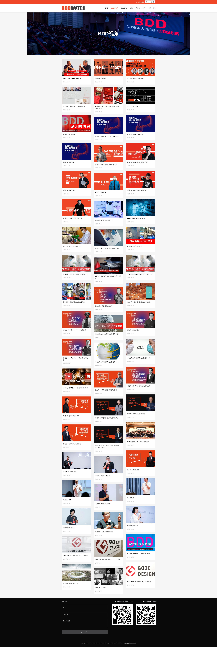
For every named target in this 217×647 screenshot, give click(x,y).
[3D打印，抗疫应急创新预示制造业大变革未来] (108, 265)
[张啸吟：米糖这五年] (140, 319)
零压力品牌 (130, 498)
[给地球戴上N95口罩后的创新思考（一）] (108, 351)
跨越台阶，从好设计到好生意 (104, 532)
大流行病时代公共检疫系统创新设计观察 (107, 248)
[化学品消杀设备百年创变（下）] (108, 209)
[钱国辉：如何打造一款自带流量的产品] (108, 407)
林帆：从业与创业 (68, 162)
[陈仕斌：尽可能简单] (140, 458)
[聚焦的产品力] (76, 488)
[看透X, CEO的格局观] (76, 460)
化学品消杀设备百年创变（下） (104, 220)
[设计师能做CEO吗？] (76, 516)
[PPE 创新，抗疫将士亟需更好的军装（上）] (140, 263)
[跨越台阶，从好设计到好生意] (108, 520)
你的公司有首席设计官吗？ (71, 583)
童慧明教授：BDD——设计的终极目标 (138, 553)
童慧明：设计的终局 (69, 134)
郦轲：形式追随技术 (69, 190)
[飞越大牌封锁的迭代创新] (108, 492)
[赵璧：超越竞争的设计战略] (76, 404)
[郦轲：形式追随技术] (76, 179)
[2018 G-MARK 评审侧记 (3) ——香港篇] (76, 544)
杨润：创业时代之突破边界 (135, 134)
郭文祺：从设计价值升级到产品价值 (106, 390)
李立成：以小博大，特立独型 (136, 414)
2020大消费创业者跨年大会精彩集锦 (138, 442)
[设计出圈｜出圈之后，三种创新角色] (76, 95)
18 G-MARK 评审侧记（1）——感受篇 (139, 581)
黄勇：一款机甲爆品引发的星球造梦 (106, 164)
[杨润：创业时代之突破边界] (140, 123)
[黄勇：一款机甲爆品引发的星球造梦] (108, 153)
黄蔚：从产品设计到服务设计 (104, 306)
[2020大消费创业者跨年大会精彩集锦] (140, 430)
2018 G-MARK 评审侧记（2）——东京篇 (108, 559)
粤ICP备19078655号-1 (113, 643)
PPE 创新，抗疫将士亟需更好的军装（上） (140, 274)
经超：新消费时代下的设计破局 (136, 190)
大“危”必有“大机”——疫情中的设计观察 (75, 388)
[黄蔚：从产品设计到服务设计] (108, 295)
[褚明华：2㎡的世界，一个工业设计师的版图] (76, 347)
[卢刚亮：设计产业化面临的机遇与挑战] (140, 375)
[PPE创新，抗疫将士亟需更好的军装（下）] (76, 263)
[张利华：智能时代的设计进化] (76, 432)
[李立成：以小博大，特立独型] (140, 402)
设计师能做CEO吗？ (69, 528)
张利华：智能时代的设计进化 (72, 444)
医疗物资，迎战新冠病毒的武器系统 (74, 302)
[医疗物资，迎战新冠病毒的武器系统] (76, 291)
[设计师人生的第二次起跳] (108, 464)
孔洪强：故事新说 (100, 192)
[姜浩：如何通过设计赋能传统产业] (140, 151)
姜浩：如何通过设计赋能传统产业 (137, 162)
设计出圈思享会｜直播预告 (135, 78)
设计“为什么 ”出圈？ (133, 106)
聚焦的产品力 (67, 500)
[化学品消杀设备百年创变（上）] (76, 235)
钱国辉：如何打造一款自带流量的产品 (106, 418)
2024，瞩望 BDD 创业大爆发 (72, 78)
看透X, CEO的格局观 (69, 472)
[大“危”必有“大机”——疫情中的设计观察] (76, 376)
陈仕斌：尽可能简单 (133, 470)
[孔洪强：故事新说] (108, 181)
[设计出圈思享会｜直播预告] (140, 67)
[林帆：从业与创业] (76, 151)
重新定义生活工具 (132, 526)
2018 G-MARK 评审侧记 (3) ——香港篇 (75, 556)
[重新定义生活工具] (140, 514)
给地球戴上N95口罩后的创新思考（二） (139, 358)
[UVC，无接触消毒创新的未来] (140, 207)
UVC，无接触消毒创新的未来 (136, 218)
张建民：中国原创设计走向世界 (72, 218)
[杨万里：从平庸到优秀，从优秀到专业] (108, 125)
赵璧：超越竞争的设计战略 (71, 416)
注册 (152, 2)
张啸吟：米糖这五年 (133, 330)
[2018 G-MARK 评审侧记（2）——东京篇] (108, 548)
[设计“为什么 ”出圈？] (140, 95)
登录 (147, 2)
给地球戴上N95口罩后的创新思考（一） (107, 362)
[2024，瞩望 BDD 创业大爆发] (76, 67)
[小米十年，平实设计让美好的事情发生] (140, 291)
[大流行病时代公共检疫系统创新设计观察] (108, 237)
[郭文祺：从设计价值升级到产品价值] (108, 379)
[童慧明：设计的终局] (76, 123)
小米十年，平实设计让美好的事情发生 (138, 302)
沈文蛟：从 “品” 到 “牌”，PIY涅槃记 (74, 330)
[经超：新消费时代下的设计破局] (140, 179)
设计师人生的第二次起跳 (102, 476)
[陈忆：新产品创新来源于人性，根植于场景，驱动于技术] (108, 434)
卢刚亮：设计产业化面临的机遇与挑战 (138, 386)
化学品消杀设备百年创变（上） (72, 246)
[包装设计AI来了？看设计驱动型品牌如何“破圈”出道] (108, 95)
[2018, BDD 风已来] (108, 576)
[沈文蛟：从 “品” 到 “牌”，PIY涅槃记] (76, 319)
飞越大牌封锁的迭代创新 (102, 504)
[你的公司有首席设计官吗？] (76, 572)
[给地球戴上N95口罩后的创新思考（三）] (108, 323)
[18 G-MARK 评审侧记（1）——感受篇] (140, 570)
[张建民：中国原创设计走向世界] (76, 207)
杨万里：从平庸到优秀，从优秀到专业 (106, 136)
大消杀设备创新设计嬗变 (134, 246)
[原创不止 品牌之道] (108, 67)
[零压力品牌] (140, 486)
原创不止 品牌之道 (100, 78)
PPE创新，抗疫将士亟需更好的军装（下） (76, 274)
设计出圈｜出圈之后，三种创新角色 (74, 106)
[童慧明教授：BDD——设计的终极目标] (140, 542)
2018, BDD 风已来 (101, 587)
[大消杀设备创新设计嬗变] (140, 235)
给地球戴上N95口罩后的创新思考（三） (107, 334)
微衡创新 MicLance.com (130, 643)
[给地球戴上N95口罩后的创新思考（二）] (140, 347)
